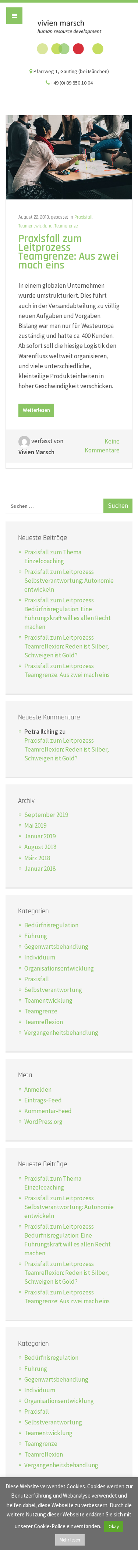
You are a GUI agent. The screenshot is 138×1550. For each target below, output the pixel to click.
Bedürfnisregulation (51, 925)
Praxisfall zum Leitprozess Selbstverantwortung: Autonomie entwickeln (69, 580)
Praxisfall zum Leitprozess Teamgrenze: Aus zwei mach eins (68, 252)
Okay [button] (114, 1526)
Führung (35, 936)
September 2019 (46, 815)
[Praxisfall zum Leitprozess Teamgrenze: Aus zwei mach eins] (69, 157)
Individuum (39, 957)
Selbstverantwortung (53, 990)
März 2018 (37, 858)
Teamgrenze (66, 226)
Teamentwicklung (35, 226)
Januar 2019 (40, 836)
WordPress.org (43, 1122)
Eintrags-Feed (43, 1100)
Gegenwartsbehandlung (56, 946)
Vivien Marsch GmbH (69, 37)
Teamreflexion (43, 1022)
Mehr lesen (70, 1540)
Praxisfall (83, 217)
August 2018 (40, 847)
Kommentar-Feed (48, 1111)
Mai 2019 (35, 825)
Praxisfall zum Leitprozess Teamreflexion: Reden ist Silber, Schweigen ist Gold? (66, 646)
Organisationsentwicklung (59, 968)
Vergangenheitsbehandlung (61, 1033)
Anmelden (38, 1089)
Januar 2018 (40, 869)
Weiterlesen (36, 410)
